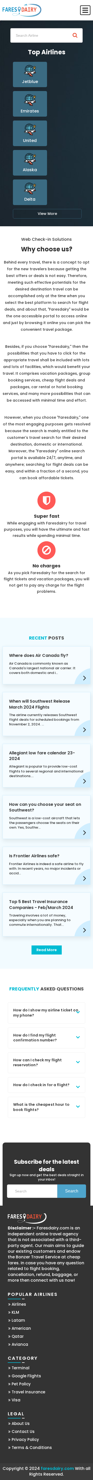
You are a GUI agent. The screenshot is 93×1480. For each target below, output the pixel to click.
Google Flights (26, 1376)
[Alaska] (30, 164)
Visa (15, 1400)
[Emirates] (30, 105)
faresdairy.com (57, 1468)
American (21, 1328)
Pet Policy (21, 1384)
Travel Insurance (28, 1392)
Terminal (20, 1368)
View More (47, 213)
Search (71, 1191)
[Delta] (30, 194)
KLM (15, 1312)
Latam (18, 1320)
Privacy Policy (25, 1439)
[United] (30, 135)
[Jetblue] (30, 76)
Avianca (19, 1344)
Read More (46, 949)
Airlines (18, 1304)
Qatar (17, 1336)
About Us (20, 1423)
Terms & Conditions (31, 1447)
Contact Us (23, 1431)
